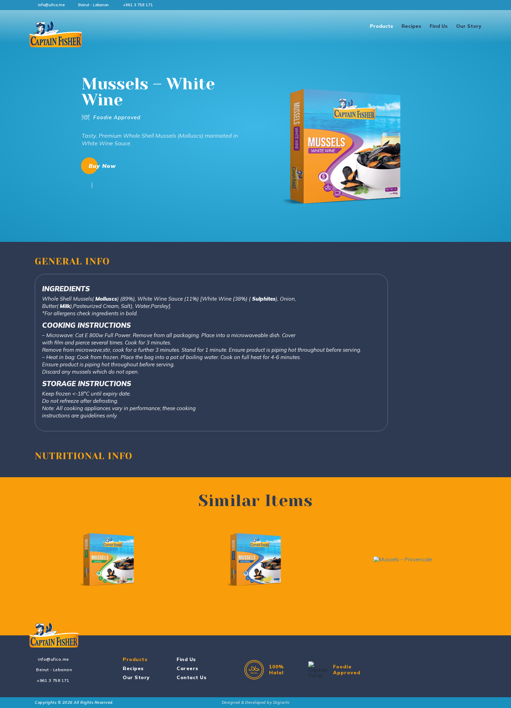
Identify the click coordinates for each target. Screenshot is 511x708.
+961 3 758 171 (138, 4)
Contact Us (191, 677)
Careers (187, 668)
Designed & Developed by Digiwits (256, 702)
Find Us (439, 26)
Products (381, 26)
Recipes (411, 26)
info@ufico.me (51, 4)
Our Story (468, 26)
